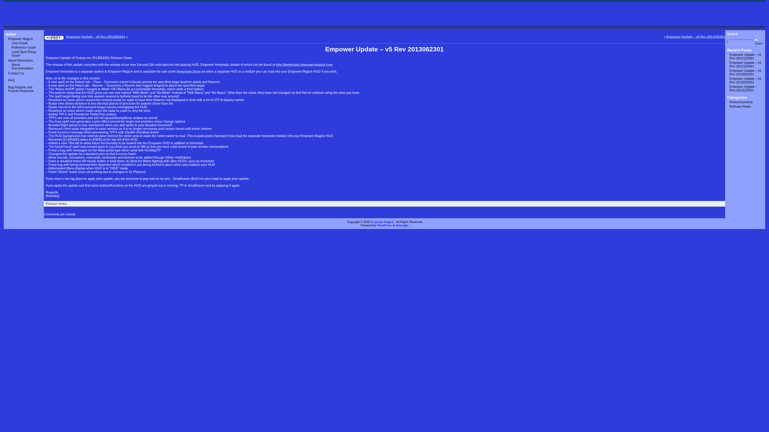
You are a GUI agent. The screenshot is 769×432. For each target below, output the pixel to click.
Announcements (741, 102)
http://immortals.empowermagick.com (304, 64)
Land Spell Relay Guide (24, 53)
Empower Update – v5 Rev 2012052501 (95, 37)
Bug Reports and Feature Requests (21, 89)
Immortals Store (189, 71)
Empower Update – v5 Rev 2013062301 (745, 72)
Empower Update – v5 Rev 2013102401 (695, 37)
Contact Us (16, 73)
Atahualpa (401, 225)
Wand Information (20, 60)
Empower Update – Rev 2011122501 (743, 88)
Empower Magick (20, 39)
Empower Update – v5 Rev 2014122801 (745, 56)
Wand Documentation (22, 66)
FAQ (11, 80)
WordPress (384, 225)
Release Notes (56, 203)
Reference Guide (24, 47)
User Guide (20, 43)
